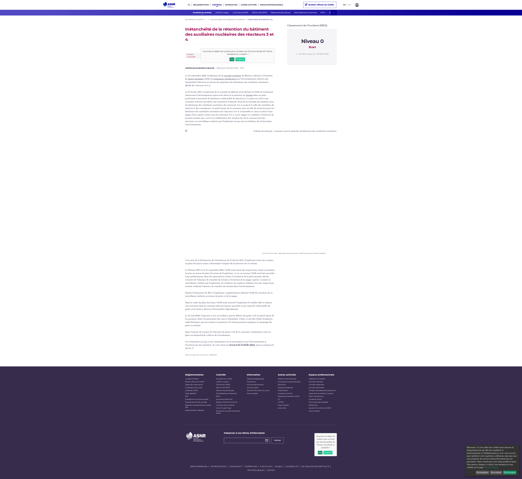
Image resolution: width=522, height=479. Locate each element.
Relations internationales (287, 379)
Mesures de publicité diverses (196, 402)
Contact (271, 470)
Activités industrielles (316, 384)
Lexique (278, 466)
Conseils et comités (285, 393)
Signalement (235, 466)
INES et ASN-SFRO (260, 12)
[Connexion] (357, 5)
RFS (186, 396)
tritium (249, 95)
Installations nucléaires (317, 379)
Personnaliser (482, 472)
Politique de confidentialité (315, 466)
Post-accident (283, 390)
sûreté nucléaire (195, 79)
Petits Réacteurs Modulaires (305, 12)
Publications (251, 382)
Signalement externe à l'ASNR (320, 408)
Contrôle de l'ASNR (241, 12)
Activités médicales (316, 382)
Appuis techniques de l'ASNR (288, 396)
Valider (277, 440)
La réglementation (192, 379)
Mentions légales (255, 470)
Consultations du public (193, 387)
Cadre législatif (190, 393)
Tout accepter (510, 472)
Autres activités (249, 5)
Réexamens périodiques (281, 12)
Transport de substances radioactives (322, 390)
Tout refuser (496, 472)
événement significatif (224, 79)
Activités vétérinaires (316, 387)
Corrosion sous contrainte (225, 405)
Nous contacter (252, 393)
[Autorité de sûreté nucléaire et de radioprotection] (169, 5)
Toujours (240, 59)
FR (344, 5)
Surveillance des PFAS (224, 399)
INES (252, 345)
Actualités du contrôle (202, 12)
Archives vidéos (252, 387)
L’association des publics (194, 384)
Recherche (282, 384)
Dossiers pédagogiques (255, 379)
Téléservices (313, 405)
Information (231, 5)
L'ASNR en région (222, 12)
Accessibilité (291, 466)
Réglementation (201, 5)
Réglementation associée (194, 410)
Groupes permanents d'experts (289, 382)
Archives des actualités (255, 384)
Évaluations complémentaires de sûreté (228, 412)
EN (350, 5)
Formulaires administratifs (318, 402)
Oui (232, 59)
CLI (279, 399)
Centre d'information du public (258, 390)
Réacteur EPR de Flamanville (226, 402)
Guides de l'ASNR (191, 390)
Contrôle (217, 5)
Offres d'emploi (218, 466)
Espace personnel (199, 466)
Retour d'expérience (316, 396)
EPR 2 (323, 12)
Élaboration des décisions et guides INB (198, 406)
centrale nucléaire (232, 75)
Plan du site (266, 466)
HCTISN (281, 402)
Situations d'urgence (285, 387)
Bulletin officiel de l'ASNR (321, 5)
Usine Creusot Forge (223, 408)
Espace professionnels (271, 5)
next (334, 12)
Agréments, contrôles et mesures (321, 393)
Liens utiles (282, 408)
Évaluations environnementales (196, 399)
